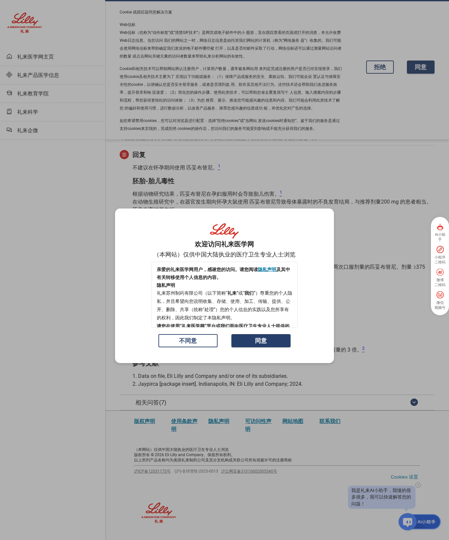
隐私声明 (267, 269)
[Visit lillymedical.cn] (224, 231)
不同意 (188, 340)
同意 (261, 340)
